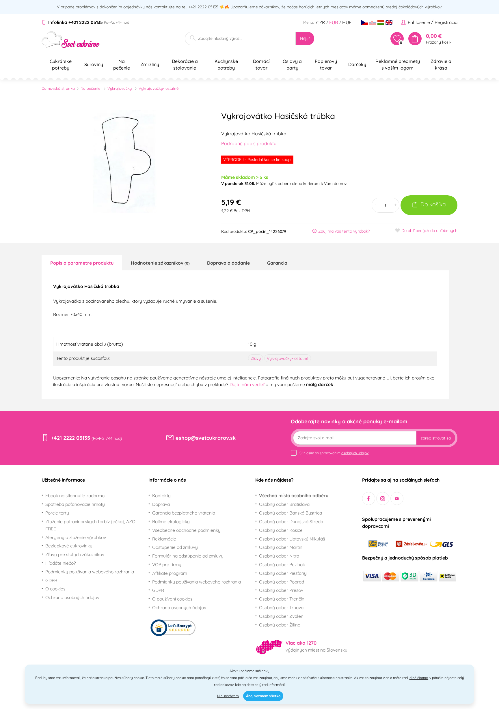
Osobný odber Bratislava (284, 504)
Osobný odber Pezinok (282, 564)
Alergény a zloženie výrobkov (75, 537)
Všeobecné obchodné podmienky (186, 530)
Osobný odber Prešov (281, 590)
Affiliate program (169, 573)
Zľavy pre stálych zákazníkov (74, 554)
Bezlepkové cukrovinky (68, 546)
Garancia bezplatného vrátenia (183, 513)
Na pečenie (90, 88)
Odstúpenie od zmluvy (175, 547)
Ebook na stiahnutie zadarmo (75, 495)
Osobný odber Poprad (281, 582)
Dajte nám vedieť (248, 384)
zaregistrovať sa (436, 438)
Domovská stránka (58, 88)
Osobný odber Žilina (279, 625)
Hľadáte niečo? (60, 563)
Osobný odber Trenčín (281, 599)
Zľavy (256, 358)
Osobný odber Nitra (279, 556)
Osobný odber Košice (281, 530)
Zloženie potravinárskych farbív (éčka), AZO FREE (90, 525)
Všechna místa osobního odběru (293, 495)
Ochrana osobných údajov (72, 597)
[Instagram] (382, 498)
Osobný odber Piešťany (283, 573)
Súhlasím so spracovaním (333, 453)
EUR (333, 22)
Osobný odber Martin (280, 547)
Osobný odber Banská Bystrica (290, 513)
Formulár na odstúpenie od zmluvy (188, 556)
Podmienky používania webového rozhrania (89, 572)
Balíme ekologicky (171, 521)
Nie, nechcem (228, 696)
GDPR (51, 580)
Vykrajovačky (119, 88)
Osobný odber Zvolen (281, 616)
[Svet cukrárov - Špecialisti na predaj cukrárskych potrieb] (71, 39)
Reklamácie (164, 539)
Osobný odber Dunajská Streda (291, 521)
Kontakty (161, 495)
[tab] (82, 262)
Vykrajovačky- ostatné (158, 88)
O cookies (55, 589)
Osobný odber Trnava (281, 607)
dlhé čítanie (418, 678)
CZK (320, 22)
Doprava (161, 504)
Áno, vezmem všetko (263, 696)
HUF (346, 22)
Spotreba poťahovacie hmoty (75, 504)
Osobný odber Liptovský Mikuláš (292, 539)
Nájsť (305, 38)
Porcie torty (57, 513)
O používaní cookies (172, 599)
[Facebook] (368, 498)
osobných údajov (354, 453)
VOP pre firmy (166, 564)
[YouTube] (396, 498)
